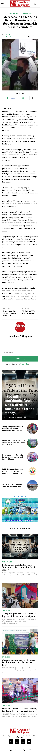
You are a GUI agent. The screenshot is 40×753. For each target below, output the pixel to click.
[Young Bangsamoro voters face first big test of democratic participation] (32, 428)
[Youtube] (29, 741)
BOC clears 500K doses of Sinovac (28, 312)
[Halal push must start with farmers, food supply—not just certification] (32, 457)
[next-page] (34, 373)
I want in (19, 359)
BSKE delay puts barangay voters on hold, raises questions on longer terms (12, 471)
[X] (23, 741)
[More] (32, 98)
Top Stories (26, 13)
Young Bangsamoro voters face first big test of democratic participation (12, 429)
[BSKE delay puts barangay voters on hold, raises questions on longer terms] (32, 471)
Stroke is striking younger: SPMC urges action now (12, 485)
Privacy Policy (24, 364)
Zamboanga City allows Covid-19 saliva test (9, 313)
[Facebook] (11, 741)
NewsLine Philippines (8, 35)
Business (6, 657)
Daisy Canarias (9, 417)
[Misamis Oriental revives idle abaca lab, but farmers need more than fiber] (32, 442)
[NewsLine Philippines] (20, 327)
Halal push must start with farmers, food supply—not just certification (12, 457)
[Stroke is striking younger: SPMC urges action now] (32, 485)
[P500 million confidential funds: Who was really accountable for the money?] (20, 546)
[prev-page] (30, 373)
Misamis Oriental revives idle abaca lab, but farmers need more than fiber (13, 443)
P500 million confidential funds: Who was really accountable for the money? (19, 405)
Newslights (13, 13)
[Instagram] (17, 741)
